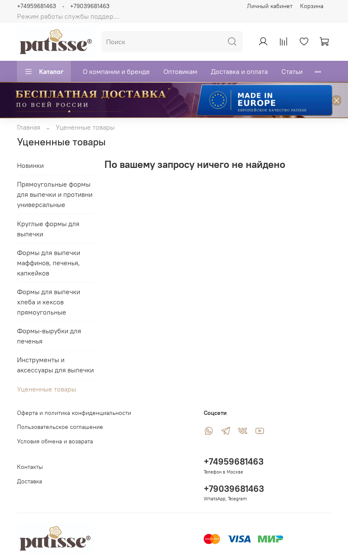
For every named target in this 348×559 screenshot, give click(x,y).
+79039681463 (89, 6)
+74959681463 (36, 6)
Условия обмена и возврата (55, 441)
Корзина (311, 6)
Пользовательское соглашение (60, 427)
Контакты (30, 467)
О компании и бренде (116, 71)
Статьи (292, 71)
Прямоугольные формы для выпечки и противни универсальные (55, 194)
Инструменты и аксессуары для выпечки (55, 364)
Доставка (29, 481)
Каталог (51, 71)
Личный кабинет (269, 6)
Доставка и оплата (239, 71)
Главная (28, 127)
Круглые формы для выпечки (48, 228)
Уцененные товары (46, 389)
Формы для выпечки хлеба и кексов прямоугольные (48, 301)
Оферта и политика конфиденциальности (74, 413)
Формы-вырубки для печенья (49, 335)
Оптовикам (180, 71)
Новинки (30, 165)
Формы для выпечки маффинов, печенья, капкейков (48, 262)
